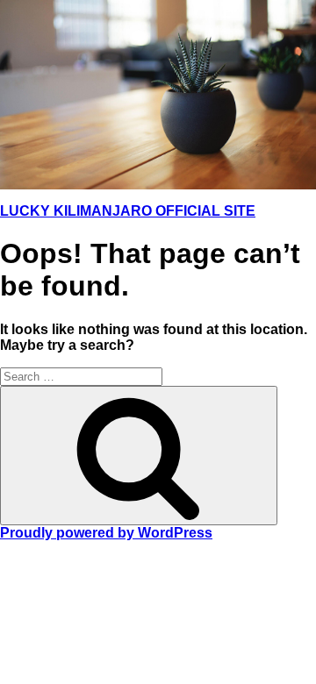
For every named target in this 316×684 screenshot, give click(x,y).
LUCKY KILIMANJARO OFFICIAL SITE (127, 210)
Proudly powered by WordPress (106, 532)
